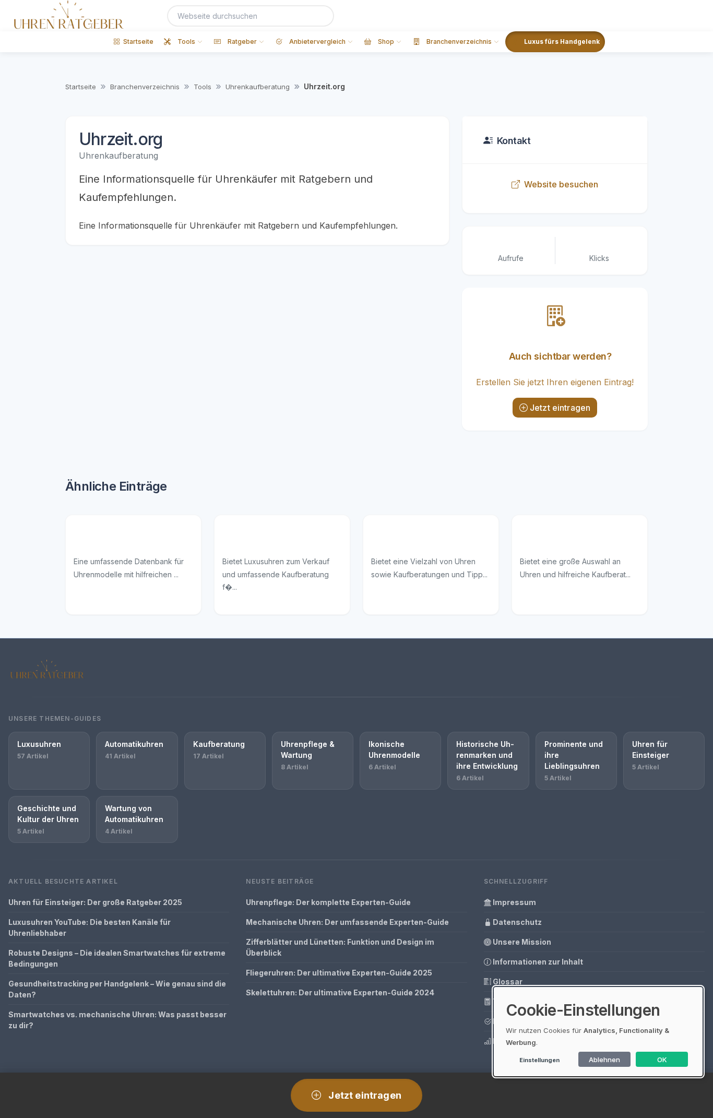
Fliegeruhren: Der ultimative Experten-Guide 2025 (339, 972)
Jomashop (543, 538)
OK (662, 1059)
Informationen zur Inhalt (537, 961)
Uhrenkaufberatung (257, 86)
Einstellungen (539, 1060)
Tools (202, 86)
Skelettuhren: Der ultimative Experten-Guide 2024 (340, 992)
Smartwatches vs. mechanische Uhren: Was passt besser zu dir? (117, 1020)
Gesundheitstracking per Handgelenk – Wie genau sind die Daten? (117, 989)
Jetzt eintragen (560, 407)
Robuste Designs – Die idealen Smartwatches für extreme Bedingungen (116, 958)
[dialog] (598, 1031)
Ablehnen (604, 1059)
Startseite (80, 86)
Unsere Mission (521, 941)
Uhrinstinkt (395, 538)
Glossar (506, 981)
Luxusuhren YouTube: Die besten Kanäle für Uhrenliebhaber (89, 927)
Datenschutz (516, 922)
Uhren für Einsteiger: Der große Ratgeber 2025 (95, 902)
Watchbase (99, 538)
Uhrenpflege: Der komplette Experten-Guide (328, 902)
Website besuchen (561, 184)
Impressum (513, 902)
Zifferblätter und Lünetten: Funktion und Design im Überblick (340, 947)
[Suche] (320, 16)
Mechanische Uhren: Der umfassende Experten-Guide (347, 922)
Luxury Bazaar (254, 538)
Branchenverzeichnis (145, 86)
